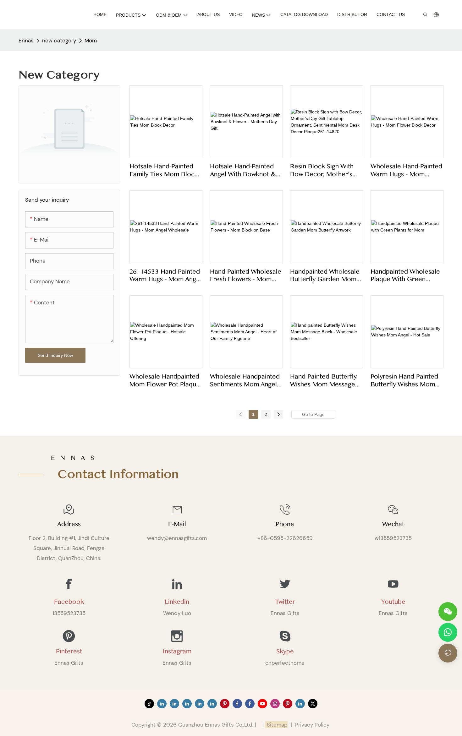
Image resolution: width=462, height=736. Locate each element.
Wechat (393, 524)
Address (69, 524)
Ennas (26, 40)
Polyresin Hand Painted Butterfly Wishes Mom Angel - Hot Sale (404, 380)
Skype (285, 651)
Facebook (69, 602)
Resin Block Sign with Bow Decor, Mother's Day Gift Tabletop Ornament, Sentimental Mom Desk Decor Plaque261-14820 (323, 170)
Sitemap (276, 724)
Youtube (393, 602)
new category (59, 40)
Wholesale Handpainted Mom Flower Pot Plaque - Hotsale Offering (164, 380)
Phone (285, 524)
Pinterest (69, 651)
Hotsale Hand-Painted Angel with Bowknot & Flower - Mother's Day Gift (243, 170)
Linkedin (177, 602)
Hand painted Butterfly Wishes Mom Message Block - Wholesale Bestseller (323, 380)
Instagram (177, 651)
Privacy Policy (312, 724)
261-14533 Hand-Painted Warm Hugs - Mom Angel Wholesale (165, 275)
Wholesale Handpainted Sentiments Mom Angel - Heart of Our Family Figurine (245, 380)
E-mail (177, 524)
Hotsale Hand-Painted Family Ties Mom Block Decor (163, 170)
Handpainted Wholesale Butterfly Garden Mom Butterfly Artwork (325, 275)
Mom (91, 40)
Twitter (285, 602)
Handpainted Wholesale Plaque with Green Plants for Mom (405, 275)
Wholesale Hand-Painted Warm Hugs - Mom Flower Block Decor (406, 170)
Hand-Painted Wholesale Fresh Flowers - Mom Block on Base (245, 275)
